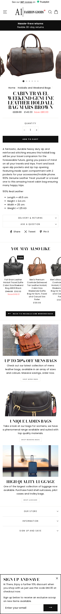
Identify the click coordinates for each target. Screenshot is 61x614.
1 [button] (23, 81)
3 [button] (29, 81)
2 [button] (27, 81)
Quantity (30, 123)
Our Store (30, 511)
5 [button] (35, 81)
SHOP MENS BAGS (30, 379)
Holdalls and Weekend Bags (34, 87)
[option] (30, 25)
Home (11, 87)
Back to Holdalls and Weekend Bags (32, 314)
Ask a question (30, 224)
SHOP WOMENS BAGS (30, 440)
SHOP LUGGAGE (31, 500)
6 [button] (38, 81)
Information (30, 521)
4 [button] (32, 81)
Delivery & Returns (30, 218)
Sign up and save (30, 531)
